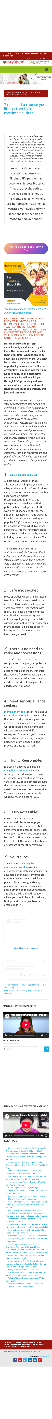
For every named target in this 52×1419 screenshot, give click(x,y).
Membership (32, 53)
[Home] (5, 1342)
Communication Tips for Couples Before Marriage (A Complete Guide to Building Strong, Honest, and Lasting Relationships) (26, 1264)
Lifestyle (7, 99)
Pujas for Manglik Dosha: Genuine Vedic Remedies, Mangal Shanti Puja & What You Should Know (27, 1165)
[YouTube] (20, 1361)
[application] (26, 1025)
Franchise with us (30, 1344)
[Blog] (40, 1361)
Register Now (22, 1342)
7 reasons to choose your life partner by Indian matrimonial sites (25, 108)
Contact (31, 1347)
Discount (8, 56)
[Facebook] (15, 1361)
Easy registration (23, 474)
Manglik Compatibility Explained (22, 1199)
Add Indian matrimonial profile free (26, 248)
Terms (14, 1347)
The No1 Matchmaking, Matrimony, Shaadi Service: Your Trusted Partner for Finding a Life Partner (26, 1156)
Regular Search (36, 1342)
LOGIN (44, 53)
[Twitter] (25, 1361)
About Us (11, 1342)
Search (7, 53)
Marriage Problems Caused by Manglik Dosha (27, 1196)
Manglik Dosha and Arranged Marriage (24, 1210)
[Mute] (42, 1035)
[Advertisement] (26, 26)
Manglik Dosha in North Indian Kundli (24, 1270)
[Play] (6, 1035)
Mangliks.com (44, 1357)
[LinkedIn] (30, 1361)
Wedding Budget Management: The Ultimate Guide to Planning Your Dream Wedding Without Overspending (26, 1238)
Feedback (22, 1347)
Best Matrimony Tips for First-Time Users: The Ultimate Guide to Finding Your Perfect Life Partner (27, 1205)
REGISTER (19, 53)
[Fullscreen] (46, 1035)
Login (6, 1344)
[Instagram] (35, 1361)
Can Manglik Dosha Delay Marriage (23, 1188)
